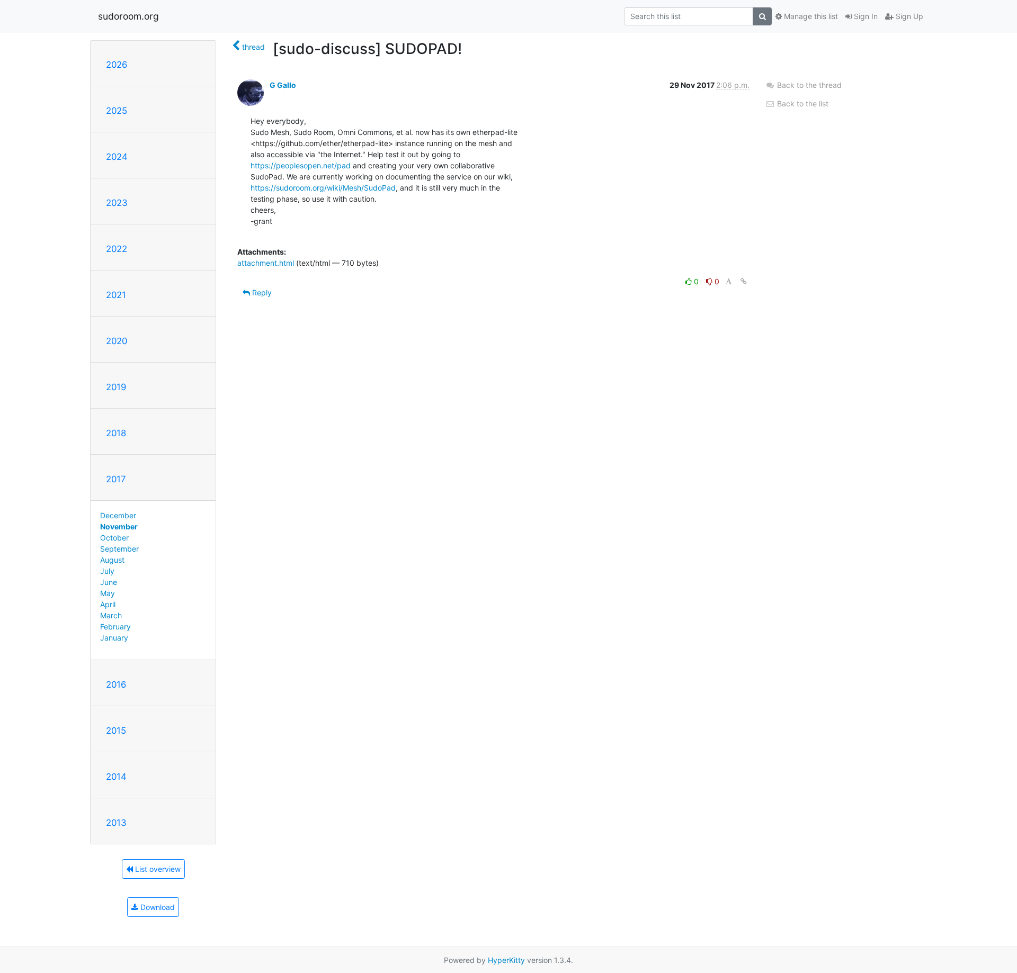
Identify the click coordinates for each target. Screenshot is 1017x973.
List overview (157, 868)
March (111, 615)
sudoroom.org (128, 16)
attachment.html (265, 262)
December (118, 515)
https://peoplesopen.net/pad (301, 165)
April (107, 604)
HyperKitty (506, 960)
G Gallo (283, 84)
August (112, 559)
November (119, 526)
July (107, 570)
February (115, 626)
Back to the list (801, 103)
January (114, 637)
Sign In (865, 16)
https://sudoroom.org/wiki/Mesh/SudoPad (323, 187)
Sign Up (908, 16)
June (108, 582)
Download (156, 907)
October (114, 537)
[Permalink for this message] (744, 281)
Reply (261, 292)
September (119, 548)
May (107, 593)
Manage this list (810, 16)
